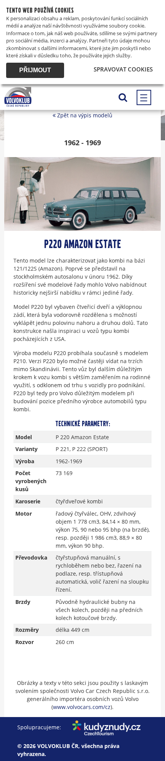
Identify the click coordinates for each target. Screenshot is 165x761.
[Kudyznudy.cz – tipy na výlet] (102, 727)
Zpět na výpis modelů (84, 115)
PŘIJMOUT (35, 70)
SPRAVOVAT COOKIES (123, 69)
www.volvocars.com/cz (82, 707)
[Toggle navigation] (144, 97)
